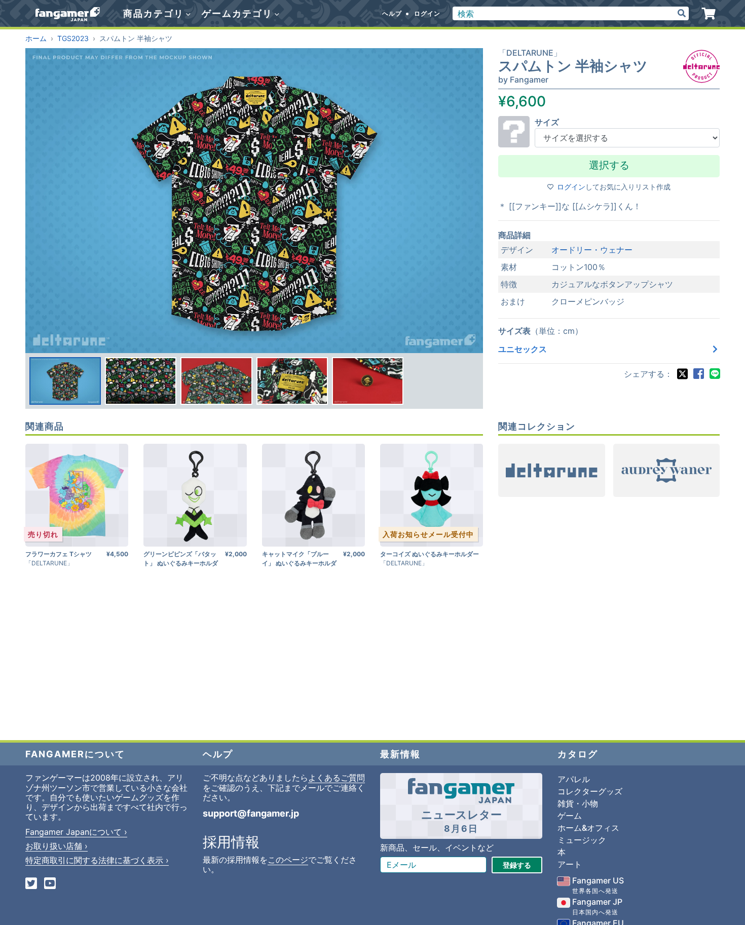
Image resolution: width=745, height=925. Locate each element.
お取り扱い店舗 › (56, 846)
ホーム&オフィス (588, 828)
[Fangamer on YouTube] (50, 884)
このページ (288, 860)
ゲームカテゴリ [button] (239, 13)
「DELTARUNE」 (530, 53)
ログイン (427, 13)
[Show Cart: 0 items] (709, 13)
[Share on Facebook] (698, 374)
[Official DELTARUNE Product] (701, 66)
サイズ (547, 122)
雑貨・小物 (577, 803)
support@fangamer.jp (251, 813)
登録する (517, 865)
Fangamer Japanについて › (76, 832)
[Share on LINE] (715, 374)
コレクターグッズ (589, 791)
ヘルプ (392, 13)
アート (569, 864)
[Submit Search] (682, 13)
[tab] (65, 381)
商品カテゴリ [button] (155, 13)
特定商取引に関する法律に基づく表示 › (97, 860)
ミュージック (581, 840)
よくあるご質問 (336, 778)
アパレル (573, 779)
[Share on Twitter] (682, 374)
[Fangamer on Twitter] (31, 884)
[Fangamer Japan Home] (67, 14)
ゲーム (569, 816)
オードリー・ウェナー (591, 250)
